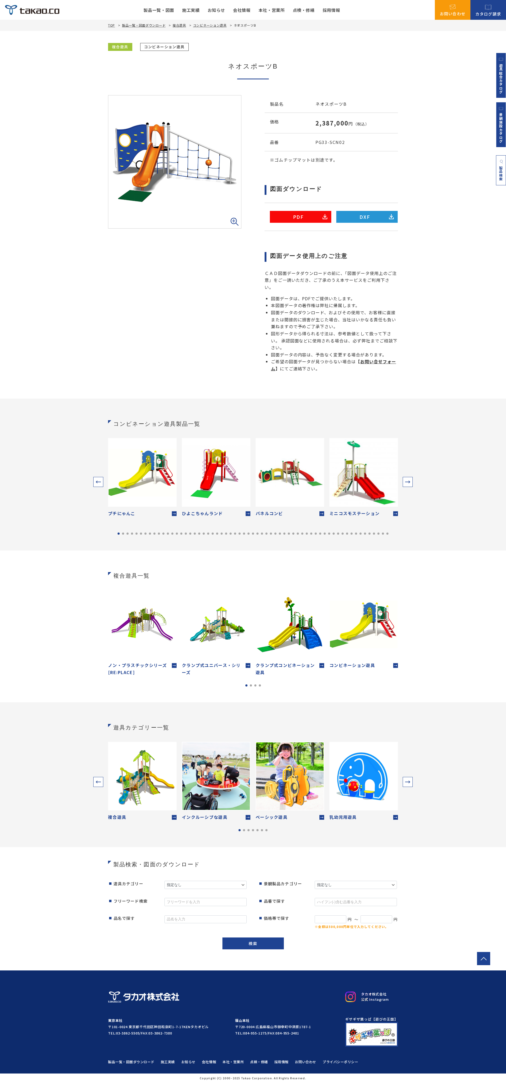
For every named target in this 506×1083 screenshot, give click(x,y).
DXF (364, 216)
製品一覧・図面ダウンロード (144, 25)
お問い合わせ (453, 13)
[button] (98, 482)
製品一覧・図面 (158, 10)
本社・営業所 (272, 10)
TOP (111, 25)
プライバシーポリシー (340, 1061)
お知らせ (216, 10)
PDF (298, 216)
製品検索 (501, 173)
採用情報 (331, 10)
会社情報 (242, 10)
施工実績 (191, 10)
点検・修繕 (304, 10)
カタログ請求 (488, 13)
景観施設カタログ (501, 128)
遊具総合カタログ (501, 79)
